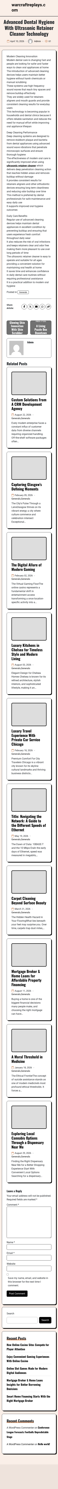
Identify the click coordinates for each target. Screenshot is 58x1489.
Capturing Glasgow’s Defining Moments (26, 487)
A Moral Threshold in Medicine (27, 1059)
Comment (13, 1204)
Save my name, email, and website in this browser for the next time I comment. (28, 1282)
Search (10, 1313)
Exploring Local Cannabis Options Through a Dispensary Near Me (27, 1140)
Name (11, 1242)
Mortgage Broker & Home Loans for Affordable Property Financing (26, 977)
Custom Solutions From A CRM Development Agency (28, 404)
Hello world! (44, 1444)
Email (11, 1253)
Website (11, 1263)
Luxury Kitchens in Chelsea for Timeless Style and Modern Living (27, 651)
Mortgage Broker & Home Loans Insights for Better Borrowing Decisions (25, 1384)
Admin (37, 41)
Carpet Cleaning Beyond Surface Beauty (28, 900)
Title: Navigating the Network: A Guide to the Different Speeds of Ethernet (28, 822)
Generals (23, 292)
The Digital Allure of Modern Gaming (26, 567)
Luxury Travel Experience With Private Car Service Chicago (25, 737)
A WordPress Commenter (20, 1444)
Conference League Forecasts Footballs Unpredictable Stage (28, 1432)
